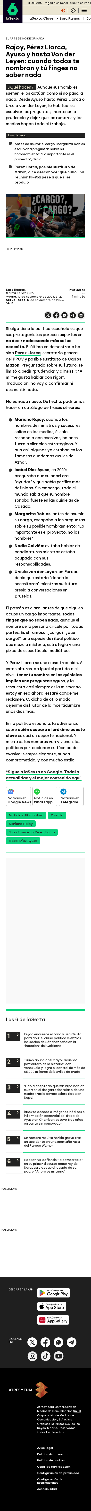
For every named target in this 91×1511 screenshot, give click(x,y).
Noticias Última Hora (26, 815)
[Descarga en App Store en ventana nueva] (51, 1310)
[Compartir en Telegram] (73, 317)
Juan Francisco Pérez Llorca (32, 832)
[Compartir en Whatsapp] (64, 317)
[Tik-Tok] (46, 1360)
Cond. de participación (54, 1466)
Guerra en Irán (79, 3)
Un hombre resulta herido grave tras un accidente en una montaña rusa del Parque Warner (53, 1141)
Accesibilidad (47, 1489)
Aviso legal (45, 1448)
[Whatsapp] (58, 1346)
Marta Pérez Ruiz (19, 293)
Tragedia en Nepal (55, 3)
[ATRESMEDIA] (45, 1390)
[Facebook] (45, 1346)
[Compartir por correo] (81, 317)
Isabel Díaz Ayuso (23, 841)
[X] (48, 317)
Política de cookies (51, 1460)
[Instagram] (32, 1360)
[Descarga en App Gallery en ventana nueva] (53, 1324)
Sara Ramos (69, 18)
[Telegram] (71, 1346)
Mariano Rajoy (21, 824)
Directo (57, 815)
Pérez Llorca (28, 352)
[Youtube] (59, 1360)
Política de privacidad (53, 1454)
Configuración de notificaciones (50, 1481)
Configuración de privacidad (58, 1473)
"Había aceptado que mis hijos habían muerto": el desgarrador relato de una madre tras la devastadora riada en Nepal (54, 1091)
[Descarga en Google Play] (53, 1297)
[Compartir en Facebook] (56, 317)
